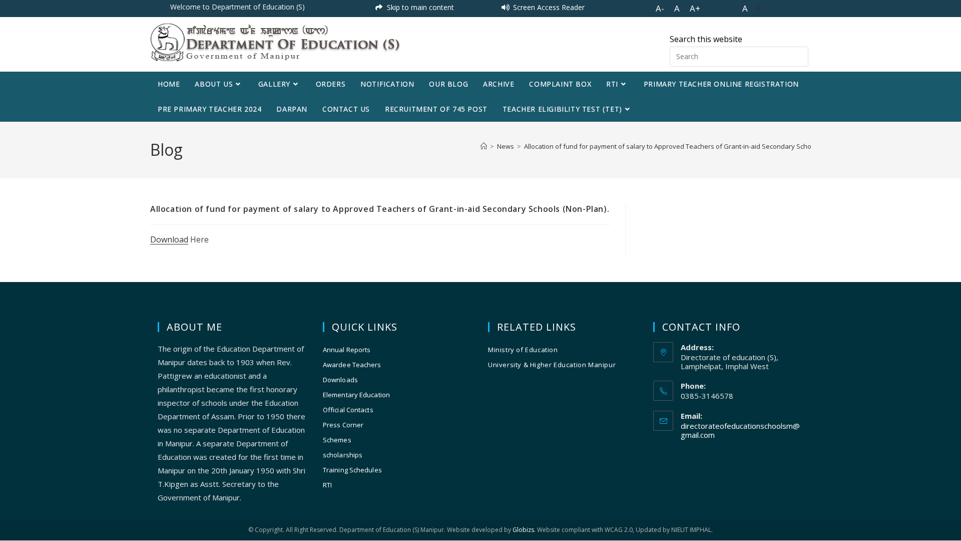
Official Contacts (348, 409)
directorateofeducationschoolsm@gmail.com (740, 430)
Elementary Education (356, 394)
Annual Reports (346, 349)
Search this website (706, 39)
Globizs (523, 529)
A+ (695, 8)
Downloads (340, 379)
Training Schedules (352, 469)
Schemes (337, 439)
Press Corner (343, 424)
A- (660, 8)
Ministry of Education (523, 349)
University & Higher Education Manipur (552, 364)
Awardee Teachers (352, 364)
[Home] (483, 146)
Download (169, 239)
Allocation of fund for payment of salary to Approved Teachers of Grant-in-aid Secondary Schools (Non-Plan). (689, 146)
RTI (327, 484)
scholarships (342, 454)
